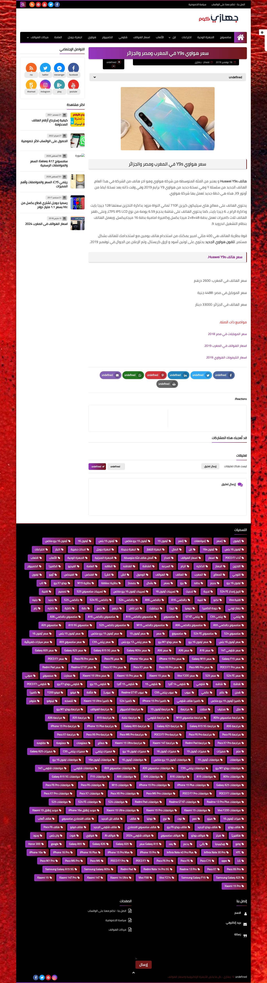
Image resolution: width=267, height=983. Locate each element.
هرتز (218, 835)
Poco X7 (211, 869)
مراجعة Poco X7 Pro (229, 742)
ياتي (202, 843)
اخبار (57, 549)
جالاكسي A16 (179, 599)
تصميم (62, 591)
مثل (238, 709)
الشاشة (146, 566)
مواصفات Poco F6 (91, 784)
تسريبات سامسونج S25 (90, 591)
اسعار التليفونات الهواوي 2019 (226, 357)
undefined (115, 466)
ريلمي (237, 616)
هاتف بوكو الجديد (207, 827)
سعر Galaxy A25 (73, 650)
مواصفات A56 (125, 776)
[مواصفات (200, 540)
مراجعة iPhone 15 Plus (100, 726)
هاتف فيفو (76, 827)
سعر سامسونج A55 (70, 641)
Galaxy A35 (122, 843)
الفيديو (72, 566)
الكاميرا (53, 566)
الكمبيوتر (107, 37)
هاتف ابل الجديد (110, 818)
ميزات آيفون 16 (232, 818)
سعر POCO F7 (56, 658)
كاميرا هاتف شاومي (188, 700)
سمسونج (48, 675)
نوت (179, 818)
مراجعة (185, 709)
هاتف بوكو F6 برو (177, 827)
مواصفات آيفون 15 (208, 759)
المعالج (217, 574)
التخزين (237, 566)
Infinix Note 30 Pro (214, 852)
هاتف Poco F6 (52, 827)
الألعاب (160, 37)
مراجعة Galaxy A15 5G (203, 726)
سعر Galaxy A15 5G (105, 650)
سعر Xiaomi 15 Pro (128, 675)
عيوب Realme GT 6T (132, 692)
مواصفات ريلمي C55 (193, 768)
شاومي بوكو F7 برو (68, 684)
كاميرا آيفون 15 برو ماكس (226, 700)
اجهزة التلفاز (154, 549)
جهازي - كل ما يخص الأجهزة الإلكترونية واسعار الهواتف (199, 977)
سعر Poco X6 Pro (169, 667)
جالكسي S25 (71, 599)
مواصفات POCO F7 (230, 793)
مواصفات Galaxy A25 (228, 784)
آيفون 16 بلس (233, 549)
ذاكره (51, 608)
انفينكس (69, 574)
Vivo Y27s (165, 877)
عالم (222, 692)
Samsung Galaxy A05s (97, 869)
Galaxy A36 (98, 843)
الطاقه (109, 566)
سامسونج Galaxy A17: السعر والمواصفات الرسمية (49, 163)
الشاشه (127, 566)
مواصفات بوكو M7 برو (228, 768)
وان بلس (54, 835)
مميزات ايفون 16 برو (134, 751)
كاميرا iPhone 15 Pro (154, 700)
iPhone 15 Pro (148, 852)
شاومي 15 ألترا (125, 684)
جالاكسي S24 (126, 599)
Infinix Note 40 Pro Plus (180, 852)
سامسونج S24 (232, 633)
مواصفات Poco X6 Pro (123, 793)
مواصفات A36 (151, 776)
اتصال (175, 549)
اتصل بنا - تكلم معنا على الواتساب (228, 4)
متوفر (32, 700)
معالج (101, 742)
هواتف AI (110, 835)
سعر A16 (205, 650)
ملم (238, 751)
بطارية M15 (84, 583)
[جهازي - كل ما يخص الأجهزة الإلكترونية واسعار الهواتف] (218, 18)
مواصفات (235, 759)
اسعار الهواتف (141, 37)
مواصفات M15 (120, 784)
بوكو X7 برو (60, 583)
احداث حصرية (78, 549)
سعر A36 (184, 650)
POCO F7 (141, 860)
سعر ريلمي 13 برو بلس (134, 641)
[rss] (32, 4)
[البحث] (23, 4)
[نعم (181, 540)
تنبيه (200, 599)
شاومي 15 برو (98, 684)
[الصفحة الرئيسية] (240, 37)
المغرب (198, 574)
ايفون (35, 574)
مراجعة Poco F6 (231, 734)
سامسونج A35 (49, 625)
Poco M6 (95, 860)
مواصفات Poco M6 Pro (159, 793)
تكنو (216, 599)
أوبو (51, 574)
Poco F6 (185, 860)
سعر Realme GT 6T (82, 667)
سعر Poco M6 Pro (199, 667)
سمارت (68, 675)
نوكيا (149, 818)
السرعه (166, 566)
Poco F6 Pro (163, 860)
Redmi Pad (127, 869)
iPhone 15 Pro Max (118, 852)
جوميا (188, 608)
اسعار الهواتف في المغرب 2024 (46, 224)
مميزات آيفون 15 (196, 751)
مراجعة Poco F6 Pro (200, 734)
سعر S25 (210, 675)
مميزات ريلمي (103, 751)
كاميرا (33, 692)
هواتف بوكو (198, 835)
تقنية (45, 591)
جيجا (171, 608)
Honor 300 (34, 843)
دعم (99, 608)
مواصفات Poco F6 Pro (58, 784)
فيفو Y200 (53, 692)
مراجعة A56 (234, 726)
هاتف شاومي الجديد (105, 827)
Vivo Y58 (144, 877)
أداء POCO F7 (233, 557)
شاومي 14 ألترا (177, 684)
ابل (174, 37)
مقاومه (41, 742)
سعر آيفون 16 (40, 633)
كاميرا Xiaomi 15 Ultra (96, 700)
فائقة (90, 692)
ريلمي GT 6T (192, 616)
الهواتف (160, 574)
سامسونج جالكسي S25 (112, 625)
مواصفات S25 (60, 801)
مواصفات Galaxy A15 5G (66, 776)
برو (182, 583)
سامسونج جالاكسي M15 (151, 625)
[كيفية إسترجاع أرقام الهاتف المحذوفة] (78, 120)
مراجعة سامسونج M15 (189, 717)
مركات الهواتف (39, 37)
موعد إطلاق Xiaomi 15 (45, 810)
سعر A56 (163, 650)
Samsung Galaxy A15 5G (59, 869)
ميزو (209, 818)
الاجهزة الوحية (205, 37)
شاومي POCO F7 (37, 684)
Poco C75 (205, 860)
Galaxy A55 (75, 843)
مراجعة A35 (80, 717)
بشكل (149, 583)
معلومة (61, 742)
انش (123, 574)
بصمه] (132, 583)
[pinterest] (38, 4)
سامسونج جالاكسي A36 (63, 616)
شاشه (219, 684)
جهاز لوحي (234, 608)
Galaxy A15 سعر (148, 843)
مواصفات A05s (232, 776)
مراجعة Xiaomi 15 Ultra (128, 742)
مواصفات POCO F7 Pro (196, 793)
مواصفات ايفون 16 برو (65, 759)
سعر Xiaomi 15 (158, 675)
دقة (84, 608)
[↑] (133, 973)
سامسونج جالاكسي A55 (227, 625)
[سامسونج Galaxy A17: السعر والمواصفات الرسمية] (78, 161)
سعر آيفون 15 (138, 633)
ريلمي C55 (216, 616)
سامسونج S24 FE (204, 633)
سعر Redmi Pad (51, 667)
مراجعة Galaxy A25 (168, 726)
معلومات (81, 742)
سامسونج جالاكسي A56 (189, 625)
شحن (238, 692)
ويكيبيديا (220, 843)
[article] (130, 418)
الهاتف (180, 574)
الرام (183, 566)
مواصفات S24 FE (88, 801)
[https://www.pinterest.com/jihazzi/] (29, 977)
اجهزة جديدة (128, 549)
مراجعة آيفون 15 (160, 709)
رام (35, 608)
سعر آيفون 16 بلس (230, 641)
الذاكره (200, 566)
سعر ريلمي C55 (101, 641)
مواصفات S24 (116, 801)
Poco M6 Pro (72, 860)
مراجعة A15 (104, 717)
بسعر (167, 583)
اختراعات (187, 37)
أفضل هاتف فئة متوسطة (138, 557)
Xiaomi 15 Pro (233, 885)
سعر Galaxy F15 (231, 658)
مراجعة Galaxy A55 (135, 726)
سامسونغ (177, 633)
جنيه (35, 599)
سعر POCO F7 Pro (230, 667)
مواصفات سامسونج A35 (156, 768)
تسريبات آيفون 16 (165, 591)
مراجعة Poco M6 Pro (132, 734)
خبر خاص (134, 608)
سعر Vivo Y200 (186, 675)
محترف (222, 709)
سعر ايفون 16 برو (198, 641)
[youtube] (44, 4)
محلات (203, 709)
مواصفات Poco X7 (90, 793)
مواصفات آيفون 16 (132, 759)
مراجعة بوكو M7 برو (68, 709)
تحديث (189, 591)
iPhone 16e (36, 852)
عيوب (188, 692)
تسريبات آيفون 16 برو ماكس (129, 591)
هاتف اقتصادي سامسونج (76, 818)
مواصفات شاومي (84, 768)
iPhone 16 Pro (61, 852)
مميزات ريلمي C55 (74, 751)
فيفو (73, 692)
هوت (72, 835)
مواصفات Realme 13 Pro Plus (224, 801)
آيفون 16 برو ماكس (56, 540)
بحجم (213, 583)
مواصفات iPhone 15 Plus (191, 784)
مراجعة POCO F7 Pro (166, 734)
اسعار (211, 557)
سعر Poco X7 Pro (113, 667)
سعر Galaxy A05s (137, 650)
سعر (158, 633)
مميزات (221, 751)
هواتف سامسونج (171, 835)
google (54, 843)
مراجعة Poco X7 (66, 734)
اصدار (167, 557)
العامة (58, 37)
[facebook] (57, 4)
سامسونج (225, 37)
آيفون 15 (163, 540)
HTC (238, 852)
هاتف (133, 818)
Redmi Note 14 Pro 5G (156, 869)
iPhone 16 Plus (88, 852)
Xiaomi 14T (93, 877)
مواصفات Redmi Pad (147, 801)
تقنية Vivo (235, 599)
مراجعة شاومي (157, 717)
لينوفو (50, 700)
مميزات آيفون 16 (166, 751)
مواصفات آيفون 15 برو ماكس (170, 759)
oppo (224, 860)
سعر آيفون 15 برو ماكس (105, 633)
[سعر (219, 540)
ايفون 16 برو (234, 583)
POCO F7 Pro (118, 860)
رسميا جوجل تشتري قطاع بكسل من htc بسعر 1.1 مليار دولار (44, 205)
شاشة (237, 684)
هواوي (92, 37)
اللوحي (236, 574)
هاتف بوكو (234, 827)
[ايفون (237, 540)
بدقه (197, 583)
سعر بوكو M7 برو (168, 641)
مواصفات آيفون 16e (99, 759)
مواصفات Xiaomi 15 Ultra (121, 810)
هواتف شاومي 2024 (138, 835)
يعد (171, 843)
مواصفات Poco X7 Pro (56, 793)
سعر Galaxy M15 (201, 658)
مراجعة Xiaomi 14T (164, 742)
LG (239, 860)
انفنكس (89, 574)
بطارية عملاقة (109, 583)
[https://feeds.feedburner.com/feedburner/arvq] (23, 977)
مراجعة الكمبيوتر (130, 709)
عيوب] (107, 692)
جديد (51, 599)
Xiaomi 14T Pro (67, 877)
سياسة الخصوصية (197, 4)
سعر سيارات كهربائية (36, 641)
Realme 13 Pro (188, 869)
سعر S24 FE (234, 675)
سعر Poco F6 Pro (84, 658)
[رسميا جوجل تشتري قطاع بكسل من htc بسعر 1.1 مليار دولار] (78, 202)
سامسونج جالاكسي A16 (101, 616)
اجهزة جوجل (75, 37)
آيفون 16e (208, 549)
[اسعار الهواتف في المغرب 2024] (78, 223)
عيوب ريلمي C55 (164, 692)
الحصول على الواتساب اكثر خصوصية (44, 141)
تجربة (206, 591)
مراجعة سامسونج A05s (227, 717)
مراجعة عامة (129, 717)
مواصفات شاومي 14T (50, 768)
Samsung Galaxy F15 (193, 877)
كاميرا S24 (126, 700)
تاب (41, 583)
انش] (107, 574)
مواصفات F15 (98, 776)
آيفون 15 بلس (106, 540)
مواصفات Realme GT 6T (182, 801)
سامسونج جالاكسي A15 (139, 616)
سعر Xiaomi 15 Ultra (94, 675)
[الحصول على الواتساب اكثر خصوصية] (78, 140)
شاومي (123, 37)
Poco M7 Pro (47, 860)
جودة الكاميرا (210, 608)
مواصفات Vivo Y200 (229, 810)
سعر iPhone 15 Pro (170, 658)
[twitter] (51, 4)
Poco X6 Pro (234, 869)
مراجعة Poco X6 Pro (97, 734)
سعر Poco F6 (111, 658)
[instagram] (54, 977)
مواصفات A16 (178, 776)
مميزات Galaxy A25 (41, 751)
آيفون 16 (83, 540)
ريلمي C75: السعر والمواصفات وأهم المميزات (44, 184)
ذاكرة (68, 608)
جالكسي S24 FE (99, 599)
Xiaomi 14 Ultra (119, 877)
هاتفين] (236, 835)
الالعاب (35, 557)
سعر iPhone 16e (139, 658)
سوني (28, 675)
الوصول (140, 574)
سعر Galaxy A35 (44, 650)
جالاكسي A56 (153, 599)
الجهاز (218, 566)
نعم (194, 818)
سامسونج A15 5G (78, 625)
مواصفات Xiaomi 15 (195, 810)
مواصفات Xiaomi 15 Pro (160, 810)
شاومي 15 (151, 684)
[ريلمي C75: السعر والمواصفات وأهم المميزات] (78, 181)
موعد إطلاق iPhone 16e (82, 810)
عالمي (205, 692)
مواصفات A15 (205, 776)
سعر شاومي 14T (231, 650)
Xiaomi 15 (43, 877)
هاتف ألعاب (44, 818)
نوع (165, 818)
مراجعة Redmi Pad (196, 742)
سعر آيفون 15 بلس (70, 633)
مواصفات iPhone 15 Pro (153, 784)
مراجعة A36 (55, 717)
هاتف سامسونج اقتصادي (141, 827)
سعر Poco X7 (141, 667)
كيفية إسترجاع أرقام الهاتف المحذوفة (50, 122)
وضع (238, 843)
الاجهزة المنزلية (104, 557)
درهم (115, 608)
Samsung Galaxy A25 (228, 877)
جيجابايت (154, 608)
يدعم (186, 843)
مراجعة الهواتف (99, 709)
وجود (36, 835)
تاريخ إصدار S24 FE (230, 591)
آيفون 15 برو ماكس (136, 540)
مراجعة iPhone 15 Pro (63, 726)
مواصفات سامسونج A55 (118, 768)
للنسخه (69, 700)
